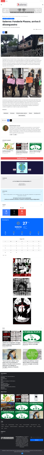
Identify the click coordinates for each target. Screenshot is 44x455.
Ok (22, 453)
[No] (42, 452)
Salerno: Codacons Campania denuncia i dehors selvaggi (15, 1)
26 (33, 250)
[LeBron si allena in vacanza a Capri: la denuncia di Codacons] (22, 415)
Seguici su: (3, 431)
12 (33, 245)
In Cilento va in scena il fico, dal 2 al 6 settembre (7, 151)
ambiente (6, 113)
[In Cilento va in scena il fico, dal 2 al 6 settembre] (8, 146)
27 (38, 250)
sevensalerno (22, 115)
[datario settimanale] (22, 10)
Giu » (6, 255)
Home (4, 16)
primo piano (7, 426)
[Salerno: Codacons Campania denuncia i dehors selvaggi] (36, 146)
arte (6, 424)
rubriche (27, 426)
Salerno (31, 426)
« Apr (3, 255)
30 (16, 252)
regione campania (21, 426)
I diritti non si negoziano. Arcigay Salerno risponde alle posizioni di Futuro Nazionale (22, 151)
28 (5, 252)
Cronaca (9, 18)
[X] (12, 134)
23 (16, 250)
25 (27, 250)
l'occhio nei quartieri (26, 424)
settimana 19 (37, 113)
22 (10, 250)
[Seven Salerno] (22, 4)
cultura (21, 424)
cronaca (12, 113)
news (31, 113)
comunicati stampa (11, 424)
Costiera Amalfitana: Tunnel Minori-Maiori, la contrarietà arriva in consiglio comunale (30, 362)
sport (2, 428)
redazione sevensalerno (13, 426)
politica (2, 426)
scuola (34, 426)
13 (38, 245)
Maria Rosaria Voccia (14, 125)
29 (10, 252)
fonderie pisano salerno (22, 113)
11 (27, 245)
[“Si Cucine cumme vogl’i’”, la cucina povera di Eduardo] (36, 398)
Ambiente (10, 16)
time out (5, 428)
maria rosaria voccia (34, 424)
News (7, 16)
